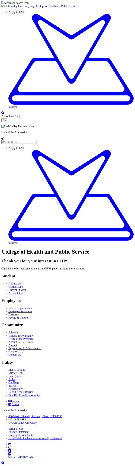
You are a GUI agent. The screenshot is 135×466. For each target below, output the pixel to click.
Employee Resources (20, 311)
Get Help (13, 382)
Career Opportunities (20, 308)
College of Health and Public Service (56, 6)
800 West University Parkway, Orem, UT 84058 (35, 416)
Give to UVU (16, 351)
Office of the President (20, 338)
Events (15, 404)
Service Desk (15, 372)
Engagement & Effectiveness (24, 348)
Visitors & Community (21, 335)
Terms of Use (15, 428)
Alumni (12, 345)
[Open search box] (2, 112)
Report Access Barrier (20, 391)
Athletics (13, 332)
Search (12, 385)
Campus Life (15, 286)
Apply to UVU (16, 12)
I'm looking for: (10, 116)
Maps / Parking (16, 369)
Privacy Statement (18, 431)
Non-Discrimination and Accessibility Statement (35, 438)
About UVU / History (20, 341)
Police (11, 379)
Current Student (17, 289)
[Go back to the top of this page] (3, 462)
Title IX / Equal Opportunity (24, 395)
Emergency (14, 376)
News (15, 401)
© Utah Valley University (22, 422)
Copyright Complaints (20, 435)
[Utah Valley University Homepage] (18, 6)
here (10, 268)
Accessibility (15, 388)
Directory (13, 314)
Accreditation (15, 293)
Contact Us (14, 354)
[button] (67, 3)
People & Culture (18, 317)
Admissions (14, 283)
